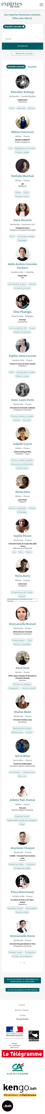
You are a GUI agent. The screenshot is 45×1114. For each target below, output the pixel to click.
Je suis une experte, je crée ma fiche (22, 990)
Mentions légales (22, 1010)
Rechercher (23, 46)
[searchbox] (23, 32)
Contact (22, 1005)
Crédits (23, 1015)
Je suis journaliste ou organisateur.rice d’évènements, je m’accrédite (22, 980)
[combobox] (22, 30)
